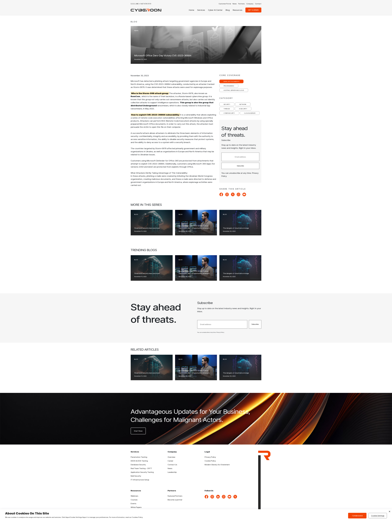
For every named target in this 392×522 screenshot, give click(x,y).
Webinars (134, 496)
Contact (258, 4)
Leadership (172, 472)
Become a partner (175, 500)
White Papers (136, 507)
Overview (171, 457)
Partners (241, 4)
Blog (228, 10)
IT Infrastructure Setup (140, 480)
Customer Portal (225, 4)
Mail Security (136, 476)
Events (133, 503)
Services (201, 10)
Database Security (138, 465)
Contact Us (172, 465)
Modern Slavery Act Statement (217, 465)
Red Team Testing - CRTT (141, 468)
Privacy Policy (210, 457)
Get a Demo (253, 10)
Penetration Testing (139, 457)
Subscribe (240, 166)
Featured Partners (175, 496)
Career (170, 461)
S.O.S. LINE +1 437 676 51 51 (141, 4)
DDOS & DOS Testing (139, 461)
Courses (134, 500)
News (235, 4)
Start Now (138, 431)
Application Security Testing (142, 472)
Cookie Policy (210, 461)
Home (191, 10)
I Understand (357, 516)
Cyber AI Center (215, 10)
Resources (237, 10)
